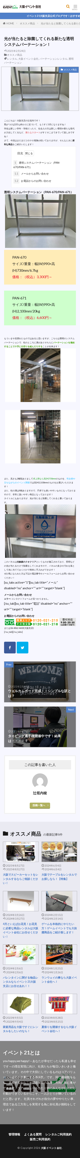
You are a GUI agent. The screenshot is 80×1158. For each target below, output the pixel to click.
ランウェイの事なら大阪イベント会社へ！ (59, 979)
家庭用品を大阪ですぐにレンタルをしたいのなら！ (20, 1029)
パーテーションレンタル (53, 58)
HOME (10, 23)
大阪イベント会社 (28, 58)
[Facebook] (10, 647)
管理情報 (14, 1134)
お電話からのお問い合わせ (33, 180)
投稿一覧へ (39, 805)
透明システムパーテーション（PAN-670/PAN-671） (36, 165)
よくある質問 (33, 1134)
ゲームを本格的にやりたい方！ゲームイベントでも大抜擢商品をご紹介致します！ (59, 928)
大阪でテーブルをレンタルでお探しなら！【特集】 (59, 876)
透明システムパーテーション (23, 192)
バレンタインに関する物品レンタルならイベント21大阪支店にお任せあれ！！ (20, 982)
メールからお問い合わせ (32, 173)
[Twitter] (22, 647)
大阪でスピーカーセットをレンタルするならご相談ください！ (20, 879)
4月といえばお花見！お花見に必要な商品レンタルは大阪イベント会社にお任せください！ (20, 930)
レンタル (12, 58)
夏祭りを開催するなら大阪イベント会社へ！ (59, 1029)
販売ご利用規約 (40, 1139)
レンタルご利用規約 (58, 1134)
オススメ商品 (27, 23)
